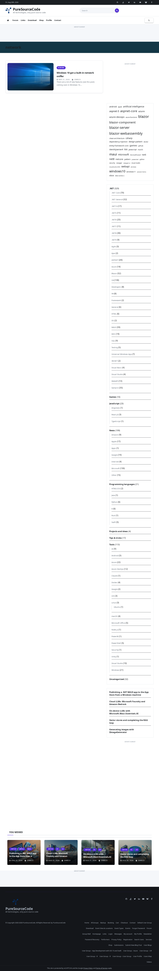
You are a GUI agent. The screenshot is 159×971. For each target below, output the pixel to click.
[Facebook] (152, 2)
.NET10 (115, 206)
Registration (127, 939)
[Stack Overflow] (123, 2)
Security (115, 650)
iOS (113, 596)
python (142, 159)
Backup (103, 923)
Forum (15, 20)
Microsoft (116, 468)
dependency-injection (118, 141)
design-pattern (135, 141)
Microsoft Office (118, 623)
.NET (111, 188)
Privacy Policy (116, 939)
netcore (119, 159)
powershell (135, 159)
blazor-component (122, 122)
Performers (105, 939)
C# (113, 280)
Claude (115, 576)
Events (127, 928)
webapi (125, 166)
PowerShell (116, 643)
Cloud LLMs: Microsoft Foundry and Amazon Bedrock (57, 856)
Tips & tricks (115, 538)
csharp (129, 138)
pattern (127, 159)
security (112, 163)
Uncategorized (116, 679)
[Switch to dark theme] (149, 20)
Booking (111, 923)
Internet (115, 461)
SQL (113, 341)
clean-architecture (116, 138)
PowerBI (115, 636)
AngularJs (116, 408)
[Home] (7, 20)
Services (149, 939)
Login (110, 934)
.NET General (117, 199)
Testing (115, 347)
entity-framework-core (118, 145)
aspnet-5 (114, 111)
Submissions (118, 945)
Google (115, 455)
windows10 (117, 171)
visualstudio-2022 (114, 167)
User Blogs (148, 945)
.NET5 (114, 213)
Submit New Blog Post (133, 945)
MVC (113, 334)
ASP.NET (115, 260)
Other (114, 475)
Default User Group (144, 923)
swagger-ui (126, 163)
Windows (61, 68)
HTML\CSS (116, 488)
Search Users (139, 939)
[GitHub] (117, 2)
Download (32, 20)
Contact (57, 20)
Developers (116, 287)
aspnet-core (128, 111)
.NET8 (114, 233)
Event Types (119, 928)
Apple (114, 441)
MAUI (114, 327)
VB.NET (115, 361)
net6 (144, 154)
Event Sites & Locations (104, 928)
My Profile (138, 934)
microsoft (123, 154)
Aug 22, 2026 (16, 860)
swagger (119, 163)
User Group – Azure (130, 951)
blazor (143, 116)
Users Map (148, 956)
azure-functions (131, 117)
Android (115, 555)
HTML (114, 314)
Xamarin (115, 388)
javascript (133, 149)
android (113, 106)
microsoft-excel (135, 155)
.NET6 (114, 219)
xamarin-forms (141, 172)
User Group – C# (145, 951)
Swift (114, 522)
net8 (111, 159)
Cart (117, 923)
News (112, 430)
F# (113, 293)
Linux (114, 602)
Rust (113, 515)
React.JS (115, 414)
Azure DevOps (118, 569)
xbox (111, 175)
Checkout (124, 923)
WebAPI (115, 381)
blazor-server (119, 127)
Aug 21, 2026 (91, 860)
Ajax (113, 253)
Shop (41, 20)
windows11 (131, 172)
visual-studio (135, 163)
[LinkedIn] (134, 2)
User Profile (137, 956)
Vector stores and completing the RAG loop (134, 855)
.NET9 (114, 240)
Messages (118, 934)
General (115, 307)
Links (23, 20)
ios (125, 149)
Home (86, 923)
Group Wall (86, 934)
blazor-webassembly (125, 133)
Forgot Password (138, 928)
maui (113, 154)
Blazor (114, 273)
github (140, 146)
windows (133, 167)
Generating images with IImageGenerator (121, 731)
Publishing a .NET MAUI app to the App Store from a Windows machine (129, 693)
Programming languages (122, 484)
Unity (114, 656)
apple (120, 107)
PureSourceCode (26, 9)
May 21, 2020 (64, 79)
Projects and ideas (118, 531)
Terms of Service (102, 968)
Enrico (77, 79)
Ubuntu (117, 607)
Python (114, 502)
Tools (112, 544)
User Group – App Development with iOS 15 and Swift (101, 951)
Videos (149, 962)
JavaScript (114, 403)
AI (112, 549)
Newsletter (148, 934)
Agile (114, 246)
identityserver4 (116, 149)
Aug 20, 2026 (128, 860)
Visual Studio (117, 374)
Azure (114, 267)
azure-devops (116, 116)
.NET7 (114, 226)
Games (112, 397)
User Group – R (92, 956)
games (133, 145)
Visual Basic (117, 367)
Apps (114, 448)
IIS (113, 320)
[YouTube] (140, 2)
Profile (49, 20)
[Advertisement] (79, 34)
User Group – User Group (122, 956)
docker (146, 142)
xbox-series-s (119, 176)
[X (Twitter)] (129, 2)
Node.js (115, 629)
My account (128, 934)
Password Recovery (92, 939)
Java (113, 495)
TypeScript (116, 421)
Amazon (115, 435)
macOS (140, 149)
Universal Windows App (122, 354)
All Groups (95, 923)
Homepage (96, 934)
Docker (114, 582)
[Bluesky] (146, 2)
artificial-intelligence (133, 106)
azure (141, 111)
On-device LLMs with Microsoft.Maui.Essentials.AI (124, 712)
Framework (116, 300)
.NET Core (116, 193)
